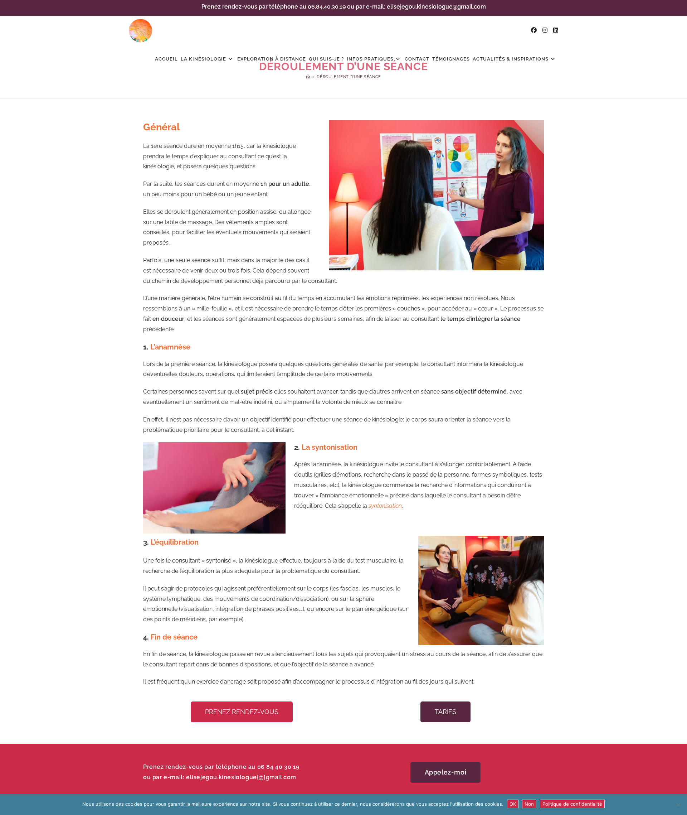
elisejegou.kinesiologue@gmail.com (436, 6)
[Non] (678, 804)
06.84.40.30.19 (327, 6)
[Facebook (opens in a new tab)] (534, 30)
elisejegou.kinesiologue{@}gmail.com (241, 777)
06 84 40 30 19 (278, 766)
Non (529, 804)
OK (513, 804)
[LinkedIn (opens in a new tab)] (555, 30)
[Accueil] (308, 76)
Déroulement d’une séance (349, 76)
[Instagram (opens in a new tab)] (545, 30)
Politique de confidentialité (572, 804)
